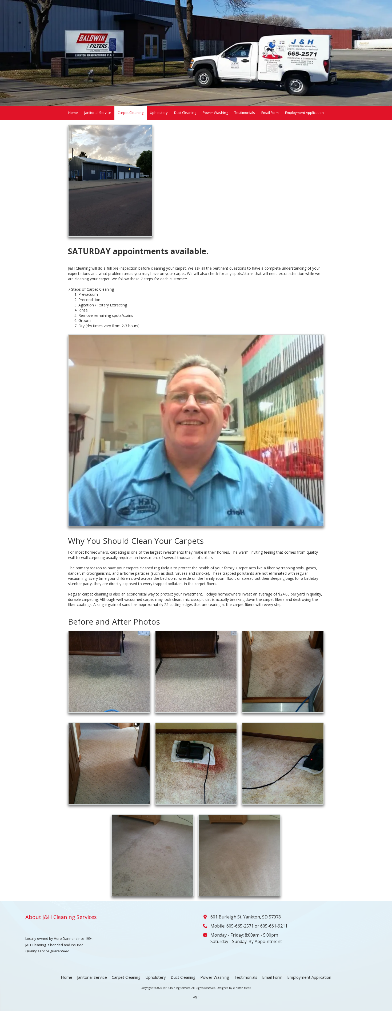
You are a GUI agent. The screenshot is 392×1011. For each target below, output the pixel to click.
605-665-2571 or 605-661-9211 (256, 926)
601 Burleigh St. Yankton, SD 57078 (245, 917)
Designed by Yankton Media (234, 988)
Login (196, 996)
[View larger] (196, 430)
